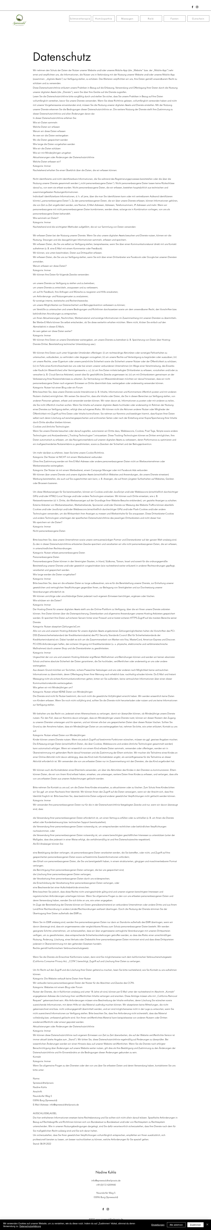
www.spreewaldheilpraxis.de (109, 1219)
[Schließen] (207, 1225)
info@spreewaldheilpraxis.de (64, 1104)
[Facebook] (192, 6)
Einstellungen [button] (158, 1224)
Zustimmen (195, 1224)
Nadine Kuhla (106, 1172)
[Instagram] (197, 6)
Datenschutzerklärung (30, 1226)
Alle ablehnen (176, 1224)
